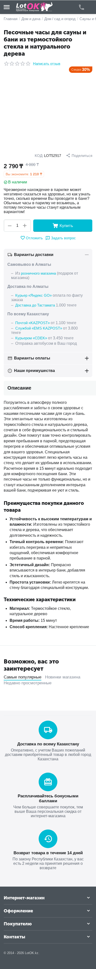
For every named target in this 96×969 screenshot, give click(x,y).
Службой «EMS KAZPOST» (38, 328)
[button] (79, 155)
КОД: (39, 155)
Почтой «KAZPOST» (32, 323)
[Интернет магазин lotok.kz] (34, 7)
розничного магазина (38, 273)
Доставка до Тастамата (35, 305)
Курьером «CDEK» (31, 338)
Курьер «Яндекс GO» (33, 295)
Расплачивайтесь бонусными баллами (48, 798)
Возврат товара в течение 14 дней (48, 853)
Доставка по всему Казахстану (48, 744)
